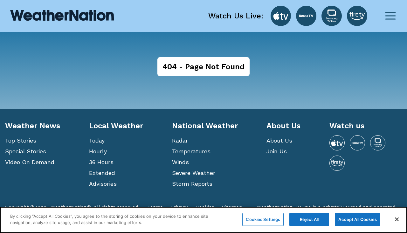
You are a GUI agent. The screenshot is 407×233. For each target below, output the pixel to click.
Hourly (98, 151)
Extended (102, 173)
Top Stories (20, 140)
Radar (180, 140)
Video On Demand (29, 162)
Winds (180, 162)
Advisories (103, 183)
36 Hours (101, 162)
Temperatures (191, 151)
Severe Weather (193, 173)
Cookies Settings (263, 219)
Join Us (276, 151)
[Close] (397, 219)
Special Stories (25, 151)
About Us (279, 140)
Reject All (309, 219)
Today (97, 140)
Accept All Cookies (357, 219)
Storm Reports (192, 183)
